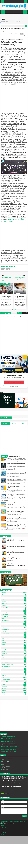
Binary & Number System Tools (8, 736)
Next (25, 288)
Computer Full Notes (6, 611)
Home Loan (4, 631)
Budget (3, 598)
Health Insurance (5, 629)
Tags (23, 423)
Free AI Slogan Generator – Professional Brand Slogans (14, 748)
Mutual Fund (4, 646)
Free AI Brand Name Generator (8, 743)
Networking (4, 648)
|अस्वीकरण (2, 830)
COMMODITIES (5, 605)
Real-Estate (4, 653)
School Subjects (5, 769)
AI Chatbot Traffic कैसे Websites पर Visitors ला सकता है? (13, 778)
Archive (14, 423)
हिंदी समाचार (4, 694)
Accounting (5, 25)
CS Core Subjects (6, 766)
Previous (1, 288)
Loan (3, 640)
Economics (4, 618)
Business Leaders (5, 601)
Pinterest (9, 269)
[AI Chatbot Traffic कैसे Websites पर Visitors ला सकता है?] (4, 546)
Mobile (3, 644)
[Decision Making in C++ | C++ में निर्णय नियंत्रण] (4, 565)
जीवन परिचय (4, 683)
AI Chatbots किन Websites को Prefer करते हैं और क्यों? (12, 776)
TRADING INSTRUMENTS (7, 664)
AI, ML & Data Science (7, 763)
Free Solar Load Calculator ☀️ (8, 739)
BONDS (3, 596)
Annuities (4, 594)
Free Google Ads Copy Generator (9, 749)
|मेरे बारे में (2, 825)
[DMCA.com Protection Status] (5, 793)
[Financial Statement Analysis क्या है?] (6, 288)
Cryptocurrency (5, 614)
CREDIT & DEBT (5, 607)
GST (3, 627)
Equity (3, 622)
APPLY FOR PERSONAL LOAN (14, 382)
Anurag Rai (3, 413)
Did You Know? (5, 616)
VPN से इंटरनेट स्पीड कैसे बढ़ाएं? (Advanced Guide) (16, 479)
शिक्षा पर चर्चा (4, 688)
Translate (5, 23)
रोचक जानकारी (4, 686)
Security (3, 657)
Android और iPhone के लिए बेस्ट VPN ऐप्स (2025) (16, 472)
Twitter (4, 269)
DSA (3, 759)
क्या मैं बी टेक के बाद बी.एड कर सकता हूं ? (14, 517)
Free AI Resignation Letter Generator (10, 744)
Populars (5, 423)
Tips (3, 670)
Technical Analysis (6, 666)
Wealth (3, 673)
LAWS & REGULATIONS (7, 638)
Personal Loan (5, 649)
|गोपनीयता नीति (3, 827)
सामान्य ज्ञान (4, 690)
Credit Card (4, 612)
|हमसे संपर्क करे (3, 832)
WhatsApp (4, 675)
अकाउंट (3, 677)
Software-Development (7, 660)
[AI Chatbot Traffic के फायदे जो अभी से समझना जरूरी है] (4, 553)
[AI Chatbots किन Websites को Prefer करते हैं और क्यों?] (4, 540)
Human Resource (5, 633)
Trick (3, 672)
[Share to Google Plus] (11, 290)
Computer (4, 609)
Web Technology (5, 761)
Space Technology (6, 662)
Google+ (7, 269)
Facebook (2, 269)
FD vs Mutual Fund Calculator (8, 741)
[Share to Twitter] (9, 290)
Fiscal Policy (4, 625)
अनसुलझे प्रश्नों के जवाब (6, 679)
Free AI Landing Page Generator (9, 751)
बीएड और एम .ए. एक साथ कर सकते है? (13, 456)
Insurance (4, 635)
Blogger (19, 312)
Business (4, 599)
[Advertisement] (14, 99)
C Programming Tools (7, 738)
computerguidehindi (7, 33)
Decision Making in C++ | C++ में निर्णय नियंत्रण (16, 565)
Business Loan (5, 603)
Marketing (4, 642)
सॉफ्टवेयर (3, 692)
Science (3, 655)
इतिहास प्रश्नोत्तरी (5, 681)
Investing (4, 636)
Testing (3, 668)
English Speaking (5, 620)
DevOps (4, 764)
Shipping (4, 659)
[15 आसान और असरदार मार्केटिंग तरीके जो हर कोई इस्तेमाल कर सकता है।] (4, 559)
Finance (3, 623)
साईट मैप (2, 834)
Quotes (3, 651)
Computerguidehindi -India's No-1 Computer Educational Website (13, 822)
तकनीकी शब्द (4, 684)
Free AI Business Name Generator (9, 746)
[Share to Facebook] (7, 290)
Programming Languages (7, 758)
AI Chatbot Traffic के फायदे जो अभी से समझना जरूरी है (12, 780)
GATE (3, 767)
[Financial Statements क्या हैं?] (20, 288)
